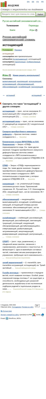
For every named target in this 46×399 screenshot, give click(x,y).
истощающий (9, 111)
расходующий (37, 87)
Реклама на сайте (27, 307)
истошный (10, 95)
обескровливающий (25, 84)
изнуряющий (22, 81)
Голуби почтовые (11, 273)
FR (42, 2)
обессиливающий (10, 87)
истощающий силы (11, 121)
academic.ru (10, 4)
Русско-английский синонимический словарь (23, 21)
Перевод (18, 50)
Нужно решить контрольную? (26, 75)
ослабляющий (24, 87)
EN (28, 2)
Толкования (12, 25)
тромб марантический (12, 262)
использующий (35, 81)
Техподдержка (16, 307)
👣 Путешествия (6, 311)
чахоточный (20, 62)
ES (38, 2)
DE (33, 2)
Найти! (40, 14)
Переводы (34, 25)
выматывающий (9, 81)
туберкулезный (33, 62)
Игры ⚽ (34, 30)
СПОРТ (6, 241)
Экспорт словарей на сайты (10, 314)
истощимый (37, 95)
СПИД (5, 165)
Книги (12, 30)
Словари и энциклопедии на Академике (22, 9)
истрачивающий (9, 84)
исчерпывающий (20, 59)
